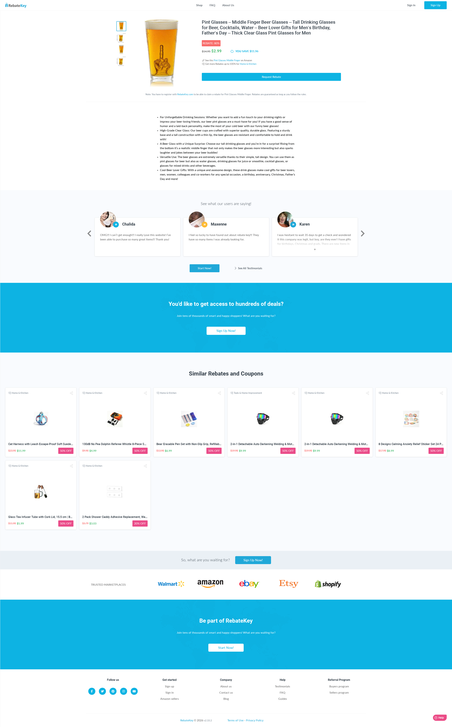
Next (363, 233)
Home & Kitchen (248, 63)
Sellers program (339, 692)
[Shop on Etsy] (289, 586)
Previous (89, 233)
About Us (228, 5)
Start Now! (204, 268)
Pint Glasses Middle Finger (227, 60)
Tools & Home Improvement (248, 392)
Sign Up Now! (226, 331)
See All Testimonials (249, 268)
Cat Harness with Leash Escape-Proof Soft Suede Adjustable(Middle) (52, 444)
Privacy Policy (254, 720)
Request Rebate (271, 76)
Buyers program (339, 686)
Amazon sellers (169, 698)
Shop (199, 5)
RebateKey (186, 720)
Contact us (226, 692)
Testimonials (282, 686)
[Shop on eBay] (249, 586)
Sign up (169, 686)
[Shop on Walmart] (171, 586)
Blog (226, 698)
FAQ (212, 5)
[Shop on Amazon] (210, 586)
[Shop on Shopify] (328, 586)
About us (226, 686)
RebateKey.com (185, 94)
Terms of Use (235, 720)
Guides (282, 698)
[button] (71, 393)
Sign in (169, 692)
